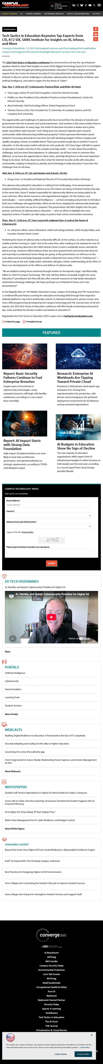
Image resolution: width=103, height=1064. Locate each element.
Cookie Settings (61, 1054)
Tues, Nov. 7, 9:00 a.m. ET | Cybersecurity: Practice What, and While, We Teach (41, 86)
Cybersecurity (12, 681)
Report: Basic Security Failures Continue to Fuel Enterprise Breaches (22, 377)
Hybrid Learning (33, 14)
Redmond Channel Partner (51, 1000)
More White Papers (15, 828)
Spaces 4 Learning (51, 1008)
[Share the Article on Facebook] (95, 29)
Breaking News (10, 29)
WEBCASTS (13, 729)
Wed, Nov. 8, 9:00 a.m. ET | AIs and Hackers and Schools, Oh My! (34, 173)
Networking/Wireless (54, 14)
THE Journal (51, 1025)
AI (22, 14)
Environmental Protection (51, 969)
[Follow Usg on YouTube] (90, 5)
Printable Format (34, 321)
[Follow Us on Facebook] (86, 5)
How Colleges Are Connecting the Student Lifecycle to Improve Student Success (45, 883)
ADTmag (51, 957)
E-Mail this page (12, 321)
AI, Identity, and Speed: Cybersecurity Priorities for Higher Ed (35, 587)
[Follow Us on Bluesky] (81, 5)
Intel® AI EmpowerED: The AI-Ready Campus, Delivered (32, 860)
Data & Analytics (13, 689)
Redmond (51, 995)
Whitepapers (16, 786)
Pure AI (51, 991)
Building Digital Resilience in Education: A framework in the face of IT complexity (45, 735)
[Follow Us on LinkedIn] (74, 5)
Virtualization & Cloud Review (51, 1030)
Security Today (51, 1004)
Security (96, 14)
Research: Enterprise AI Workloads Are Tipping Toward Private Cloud (75, 377)
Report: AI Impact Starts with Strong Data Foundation (22, 444)
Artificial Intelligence (15, 672)
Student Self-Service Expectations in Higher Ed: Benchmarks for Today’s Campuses (46, 792)
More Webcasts (13, 771)
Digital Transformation (78, 14)
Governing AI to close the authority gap (25, 751)
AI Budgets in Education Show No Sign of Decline (76, 446)
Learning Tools (12, 697)
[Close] (92, 1035)
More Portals (11, 714)
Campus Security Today (52, 965)
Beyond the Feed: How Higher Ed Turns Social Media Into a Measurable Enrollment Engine (50, 849)
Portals (12, 667)
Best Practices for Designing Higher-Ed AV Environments (33, 872)
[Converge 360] (51, 935)
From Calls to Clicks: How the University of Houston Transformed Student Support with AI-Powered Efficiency (50, 802)
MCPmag (51, 978)
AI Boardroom (51, 952)
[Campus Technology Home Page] (15, 5)
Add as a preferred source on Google (61, 6)
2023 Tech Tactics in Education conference (28, 62)
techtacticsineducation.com (78, 316)
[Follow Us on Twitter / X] (78, 5)
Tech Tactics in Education (51, 1017)
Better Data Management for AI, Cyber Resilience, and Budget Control (40, 820)
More (7, 651)
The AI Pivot (51, 1021)
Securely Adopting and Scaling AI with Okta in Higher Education (37, 743)
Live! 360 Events (51, 974)
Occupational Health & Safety (51, 987)
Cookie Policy (85, 1047)
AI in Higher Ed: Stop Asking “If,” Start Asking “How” (30, 811)
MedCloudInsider (51, 982)
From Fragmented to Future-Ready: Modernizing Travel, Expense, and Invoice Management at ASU (51, 761)
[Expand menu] (99, 5)
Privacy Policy (27, 532)
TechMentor (51, 1012)
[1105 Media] (51, 946)
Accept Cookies (83, 1054)
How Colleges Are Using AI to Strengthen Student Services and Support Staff (43, 894)
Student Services (13, 705)
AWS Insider (51, 961)
